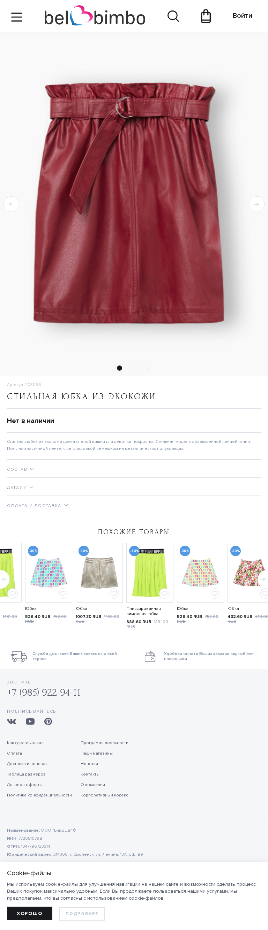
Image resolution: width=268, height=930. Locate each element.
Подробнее (82, 913)
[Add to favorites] (12, 593)
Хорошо (30, 913)
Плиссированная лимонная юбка (143, 611)
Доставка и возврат (27, 763)
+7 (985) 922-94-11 (44, 692)
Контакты (90, 774)
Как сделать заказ (25, 743)
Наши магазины (97, 753)
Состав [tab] (17, 469)
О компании (93, 784)
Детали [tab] (17, 487)
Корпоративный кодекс (104, 795)
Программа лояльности (104, 743)
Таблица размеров (26, 774)
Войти (239, 16)
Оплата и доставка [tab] (34, 505)
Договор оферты (25, 784)
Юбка (31, 608)
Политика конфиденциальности (39, 795)
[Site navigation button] (16, 20)
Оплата (14, 753)
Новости (89, 763)
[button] (11, 204)
